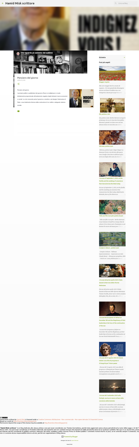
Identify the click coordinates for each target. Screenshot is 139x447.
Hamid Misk (21, 419)
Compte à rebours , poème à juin (109, 248)
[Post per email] (18, 112)
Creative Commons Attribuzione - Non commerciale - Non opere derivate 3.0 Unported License (70, 419)
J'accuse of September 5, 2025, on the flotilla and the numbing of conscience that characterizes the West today (111, 181)
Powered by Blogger (71, 436)
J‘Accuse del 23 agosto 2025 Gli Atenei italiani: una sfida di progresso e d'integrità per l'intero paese (111, 360)
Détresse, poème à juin (106, 146)
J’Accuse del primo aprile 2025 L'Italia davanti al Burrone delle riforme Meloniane (110, 282)
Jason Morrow (74, 440)
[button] (18, 84)
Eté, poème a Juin (104, 114)
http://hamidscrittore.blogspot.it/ (25, 421)
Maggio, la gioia (104, 82)
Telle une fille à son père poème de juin (111, 216)
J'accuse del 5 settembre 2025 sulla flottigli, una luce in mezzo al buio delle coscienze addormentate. (111, 398)
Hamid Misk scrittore (20, 3)
